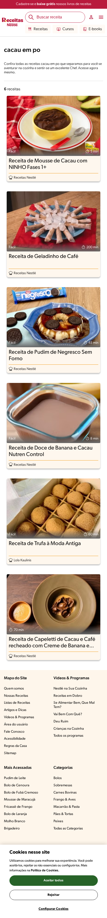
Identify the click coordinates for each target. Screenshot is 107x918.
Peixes (58, 821)
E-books (95, 29)
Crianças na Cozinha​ (69, 729)
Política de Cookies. (45, 870)
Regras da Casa (15, 746)
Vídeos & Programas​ (19, 717)
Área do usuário (16, 724)
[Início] (12, 22)
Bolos (58, 778)
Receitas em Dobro (68, 696)
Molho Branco (14, 821)
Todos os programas (68, 736)
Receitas (41, 29)
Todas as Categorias (68, 828)
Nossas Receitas (16, 696)
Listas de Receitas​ (17, 703)
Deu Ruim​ (61, 721)
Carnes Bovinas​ (65, 793)
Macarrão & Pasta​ (67, 807)
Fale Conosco (14, 732)
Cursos (68, 29)
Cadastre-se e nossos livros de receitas (53, 4)
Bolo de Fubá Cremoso (21, 793)
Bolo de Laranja (15, 814)
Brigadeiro (12, 828)
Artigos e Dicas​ (15, 710)
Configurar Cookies (53, 909)
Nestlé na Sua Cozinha (70, 688)
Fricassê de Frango (18, 807)
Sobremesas (63, 785)
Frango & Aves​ (65, 800)
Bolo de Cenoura (16, 785)
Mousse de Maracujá (19, 800)
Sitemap (10, 753)
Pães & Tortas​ (63, 814)
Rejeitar (53, 895)
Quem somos (14, 688)
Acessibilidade (15, 739)
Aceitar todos (53, 880)
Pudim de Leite (15, 778)
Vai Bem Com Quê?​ (68, 714)
